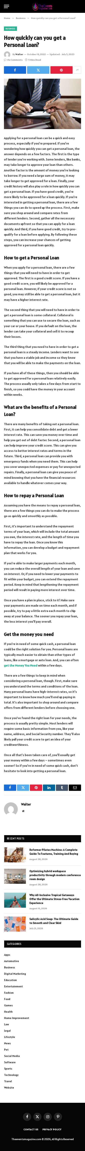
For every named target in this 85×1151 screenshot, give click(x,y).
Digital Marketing (15, 973)
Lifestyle (9, 1037)
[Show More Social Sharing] (77, 70)
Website (9, 1087)
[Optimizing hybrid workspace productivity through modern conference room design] (15, 876)
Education (10, 980)
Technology (11, 1075)
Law (6, 1024)
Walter (19, 54)
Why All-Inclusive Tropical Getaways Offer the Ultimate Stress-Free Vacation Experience (54, 899)
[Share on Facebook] (15, 70)
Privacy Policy (51, 1129)
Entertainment (13, 986)
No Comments (15, 59)
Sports (8, 1068)
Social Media (12, 1056)
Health (8, 1011)
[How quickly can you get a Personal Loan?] (42, 104)
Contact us (31, 1129)
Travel (8, 1081)
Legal (7, 1030)
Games (8, 1005)
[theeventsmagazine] (42, 6)
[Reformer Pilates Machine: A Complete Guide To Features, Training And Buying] (15, 854)
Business (10, 28)
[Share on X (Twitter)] (38, 70)
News (7, 1043)
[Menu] (6, 6)
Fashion (9, 992)
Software (10, 1062)
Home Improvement (16, 1018)
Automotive (11, 961)
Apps (7, 954)
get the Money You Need (20, 665)
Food (7, 999)
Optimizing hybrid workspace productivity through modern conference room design (55, 875)
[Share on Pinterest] (61, 70)
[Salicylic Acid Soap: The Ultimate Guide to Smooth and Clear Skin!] (15, 924)
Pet (6, 1049)
